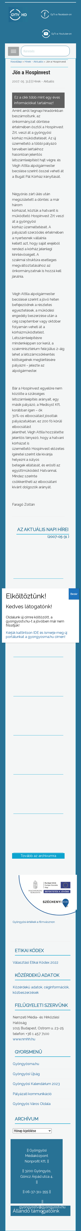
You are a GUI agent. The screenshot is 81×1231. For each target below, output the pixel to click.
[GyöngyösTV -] (18, 14)
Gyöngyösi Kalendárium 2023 (36, 1084)
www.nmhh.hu (24, 1039)
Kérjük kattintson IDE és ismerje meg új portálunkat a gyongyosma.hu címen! (36, 635)
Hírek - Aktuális (34, 61)
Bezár (73, 593)
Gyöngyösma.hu (26, 1064)
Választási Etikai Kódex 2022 (35, 962)
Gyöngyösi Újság (26, 1074)
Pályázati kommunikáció (32, 1094)
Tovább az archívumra (38, 856)
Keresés (64, 51)
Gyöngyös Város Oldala (32, 1104)
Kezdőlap (16, 61)
